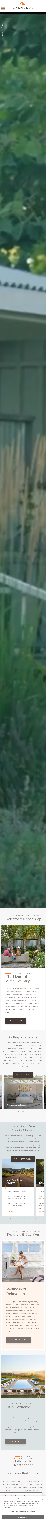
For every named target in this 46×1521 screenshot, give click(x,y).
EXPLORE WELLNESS (19, 1340)
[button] (3, 8)
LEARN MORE (11, 1212)
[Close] (42, 1499)
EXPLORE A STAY (16, 1021)
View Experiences (23, 1159)
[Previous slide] (3, 1094)
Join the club (15, 1441)
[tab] (18, 1111)
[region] (23, 1508)
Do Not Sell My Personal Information (23, 1511)
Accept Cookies (23, 1517)
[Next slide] (42, 1094)
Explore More (23, 1075)
